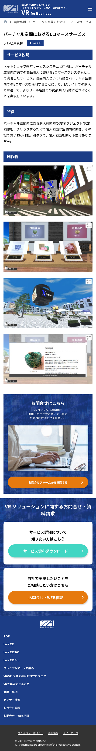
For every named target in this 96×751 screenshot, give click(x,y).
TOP (6, 636)
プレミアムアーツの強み (18, 668)
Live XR (8, 644)
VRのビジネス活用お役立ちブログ (24, 676)
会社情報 (53, 733)
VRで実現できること (16, 684)
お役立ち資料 (11, 708)
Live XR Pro (11, 660)
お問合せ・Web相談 (16, 716)
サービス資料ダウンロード (45, 551)
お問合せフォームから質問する (48, 482)
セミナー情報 (11, 700)
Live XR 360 (11, 652)
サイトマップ (70, 733)
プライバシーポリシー (30, 733)
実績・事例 (10, 692)
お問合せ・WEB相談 (45, 597)
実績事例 (20, 22)
